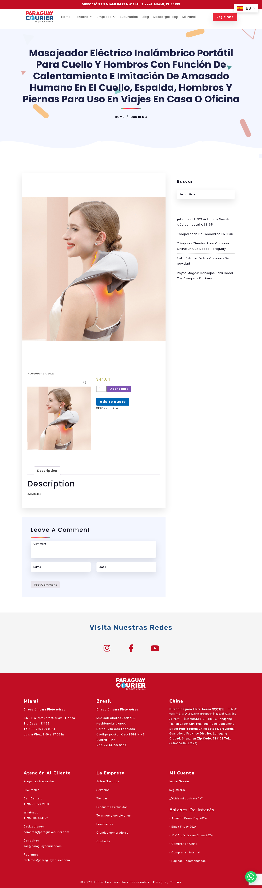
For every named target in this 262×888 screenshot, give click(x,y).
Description (47, 471)
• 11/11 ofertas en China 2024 (191, 835)
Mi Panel (189, 17)
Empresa (104, 17)
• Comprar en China (183, 844)
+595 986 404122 (36, 818)
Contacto (103, 841)
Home (66, 17)
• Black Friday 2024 (183, 826)
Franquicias (104, 824)
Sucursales (129, 17)
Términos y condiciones (113, 815)
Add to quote (113, 401)
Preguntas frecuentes (39, 781)
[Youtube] (154, 648)
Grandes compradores (112, 832)
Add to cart (119, 389)
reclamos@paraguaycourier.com (47, 860)
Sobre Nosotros (107, 781)
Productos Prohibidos (112, 807)
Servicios (103, 790)
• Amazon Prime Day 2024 (188, 818)
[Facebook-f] (131, 648)
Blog (145, 17)
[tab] (47, 470)
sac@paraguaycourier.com (43, 846)
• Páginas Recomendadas (187, 861)
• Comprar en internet (184, 852)
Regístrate (225, 17)
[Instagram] (107, 648)
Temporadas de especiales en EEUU (205, 234)
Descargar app (165, 17)
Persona (81, 17)
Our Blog (138, 117)
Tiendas (102, 798)
